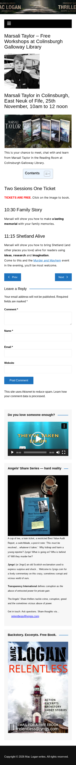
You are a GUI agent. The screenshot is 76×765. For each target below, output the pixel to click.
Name (8, 330)
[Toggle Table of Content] (45, 174)
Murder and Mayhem (47, 260)
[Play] (12, 452)
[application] (38, 439)
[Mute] (58, 452)
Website (9, 362)
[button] (38, 439)
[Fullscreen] (63, 452)
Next (61, 277)
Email (8, 346)
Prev (14, 277)
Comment (11, 309)
